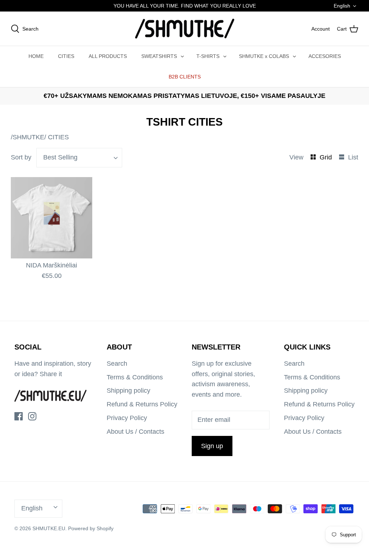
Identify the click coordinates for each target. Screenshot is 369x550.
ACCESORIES (324, 56)
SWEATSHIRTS (159, 56)
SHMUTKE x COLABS (264, 56)
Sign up (212, 446)
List (353, 157)
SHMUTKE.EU (48, 528)
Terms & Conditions (135, 377)
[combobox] (79, 157)
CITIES (66, 56)
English (342, 6)
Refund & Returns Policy (142, 404)
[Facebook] (18, 416)
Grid (327, 157)
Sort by (21, 157)
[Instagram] (32, 416)
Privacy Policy (127, 417)
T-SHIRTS (207, 56)
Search (117, 363)
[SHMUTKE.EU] (184, 29)
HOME (36, 56)
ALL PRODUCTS (108, 56)
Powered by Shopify (91, 528)
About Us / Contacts (135, 431)
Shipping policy (128, 390)
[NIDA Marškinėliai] (51, 217)
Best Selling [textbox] (60, 157)
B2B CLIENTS (185, 77)
